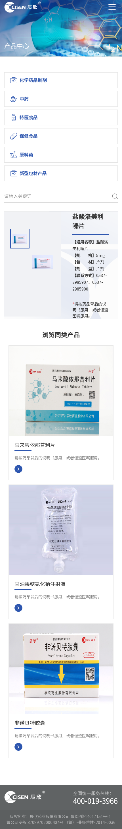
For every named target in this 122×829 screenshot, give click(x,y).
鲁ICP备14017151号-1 (91, 817)
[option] (20, 239)
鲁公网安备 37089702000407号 (35, 822)
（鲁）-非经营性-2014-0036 (89, 822)
